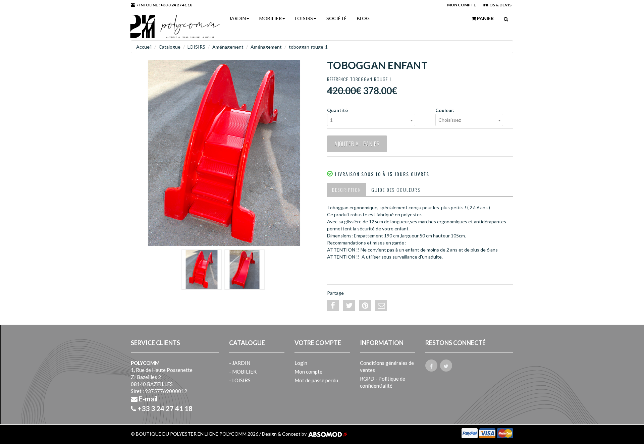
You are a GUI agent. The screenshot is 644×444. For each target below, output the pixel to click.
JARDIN (237, 18)
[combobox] (371, 120)
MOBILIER (270, 18)
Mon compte (308, 372)
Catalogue (169, 47)
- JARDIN (239, 363)
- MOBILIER (243, 372)
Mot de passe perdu (316, 380)
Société (336, 18)
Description (346, 189)
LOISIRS (304, 18)
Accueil (144, 47)
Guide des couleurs (395, 189)
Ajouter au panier (357, 144)
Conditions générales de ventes (387, 366)
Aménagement (228, 47)
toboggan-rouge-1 (308, 47)
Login (300, 363)
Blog (363, 18)
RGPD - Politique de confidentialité (382, 382)
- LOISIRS (240, 380)
